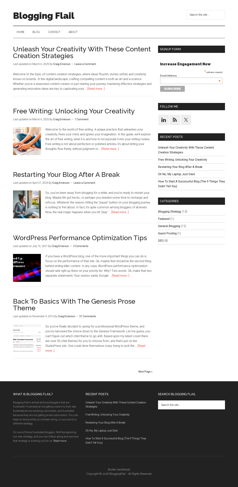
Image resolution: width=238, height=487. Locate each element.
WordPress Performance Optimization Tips (80, 238)
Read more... (60, 440)
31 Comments (87, 316)
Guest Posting (167, 233)
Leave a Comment (85, 64)
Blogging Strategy (169, 211)
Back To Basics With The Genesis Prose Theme (74, 304)
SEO (161, 240)
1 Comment (82, 119)
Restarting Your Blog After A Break (66, 174)
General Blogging (169, 226)
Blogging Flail (43, 15)
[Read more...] (96, 88)
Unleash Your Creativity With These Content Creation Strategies (82, 52)
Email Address (190, 75)
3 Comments (80, 246)
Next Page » (145, 371)
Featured (164, 219)
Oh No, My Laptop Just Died (176, 174)
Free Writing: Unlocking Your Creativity (74, 111)
